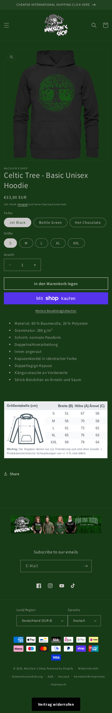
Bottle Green (50, 222)
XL (58, 243)
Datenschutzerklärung (27, 676)
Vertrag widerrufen (56, 704)
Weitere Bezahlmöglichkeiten (56, 311)
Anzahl (9, 254)
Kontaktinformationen (89, 676)
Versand (23, 204)
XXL (76, 243)
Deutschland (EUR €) (37, 620)
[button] (6, 25)
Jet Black (17, 222)
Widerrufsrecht (88, 668)
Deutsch (79, 620)
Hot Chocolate (88, 222)
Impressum (58, 684)
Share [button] (15, 474)
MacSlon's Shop (35, 668)
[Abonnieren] (85, 566)
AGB (50, 676)
